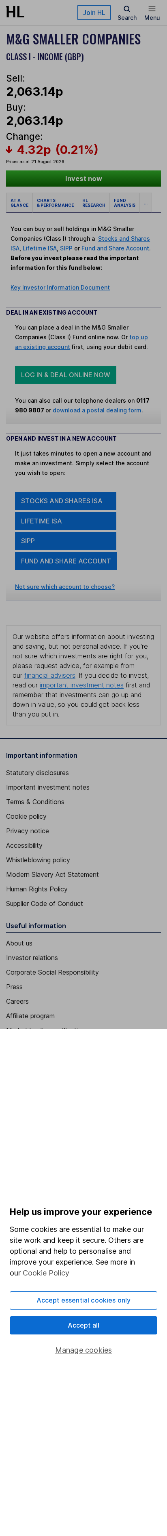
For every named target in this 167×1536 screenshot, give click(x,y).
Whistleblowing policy (38, 860)
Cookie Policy (46, 1273)
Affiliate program (30, 1016)
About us (19, 943)
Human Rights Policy (37, 889)
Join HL (94, 12)
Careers (17, 1001)
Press (14, 987)
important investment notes (82, 685)
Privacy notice (27, 831)
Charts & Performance (55, 203)
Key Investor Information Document (60, 287)
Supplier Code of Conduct (44, 903)
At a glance (19, 203)
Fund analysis (124, 203)
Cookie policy (26, 816)
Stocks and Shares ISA (62, 501)
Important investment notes (48, 787)
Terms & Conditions (35, 802)
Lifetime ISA (40, 248)
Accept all (84, 1325)
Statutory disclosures (37, 773)
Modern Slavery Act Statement (52, 874)
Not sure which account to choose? (65, 586)
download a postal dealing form (97, 410)
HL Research (93, 203)
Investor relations (32, 958)
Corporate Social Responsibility (52, 972)
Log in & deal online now (65, 375)
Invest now (83, 178)
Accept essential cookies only (83, 1300)
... (146, 202)
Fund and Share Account (115, 248)
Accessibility (24, 845)
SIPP (66, 248)
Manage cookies (83, 1350)
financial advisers (49, 675)
